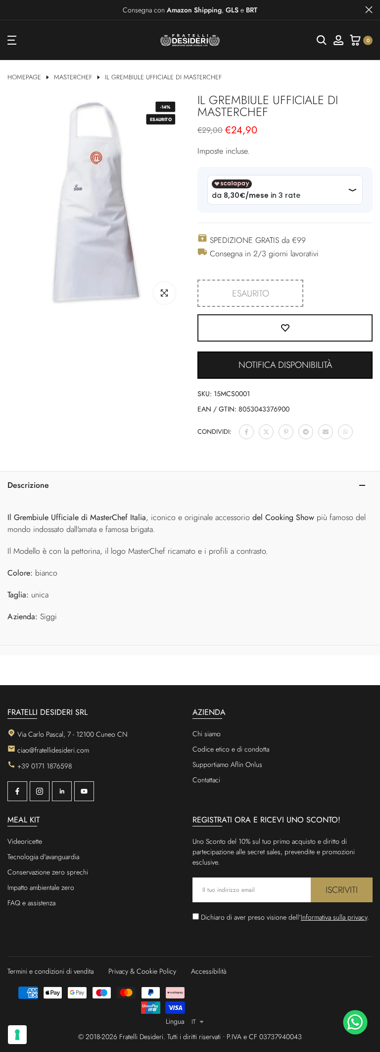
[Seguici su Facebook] (17, 791)
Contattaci (206, 780)
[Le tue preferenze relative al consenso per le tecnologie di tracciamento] (17, 1034)
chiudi (11, 9)
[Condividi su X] (266, 431)
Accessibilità (209, 971)
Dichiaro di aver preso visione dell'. (285, 917)
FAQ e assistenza (31, 903)
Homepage (24, 77)
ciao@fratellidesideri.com (53, 750)
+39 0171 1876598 (44, 766)
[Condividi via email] (325, 431)
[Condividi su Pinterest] (286, 431)
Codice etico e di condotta (230, 749)
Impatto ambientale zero (40, 887)
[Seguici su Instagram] (39, 791)
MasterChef (73, 77)
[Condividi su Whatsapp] (345, 431)
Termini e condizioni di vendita (50, 971)
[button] (285, 365)
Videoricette (24, 841)
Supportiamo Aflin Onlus (227, 764)
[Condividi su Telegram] (305, 431)
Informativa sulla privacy (334, 917)
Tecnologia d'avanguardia (43, 857)
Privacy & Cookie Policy (142, 971)
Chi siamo (206, 734)
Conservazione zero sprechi (47, 872)
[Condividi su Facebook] (246, 431)
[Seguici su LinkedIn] (62, 791)
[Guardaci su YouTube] (84, 791)
